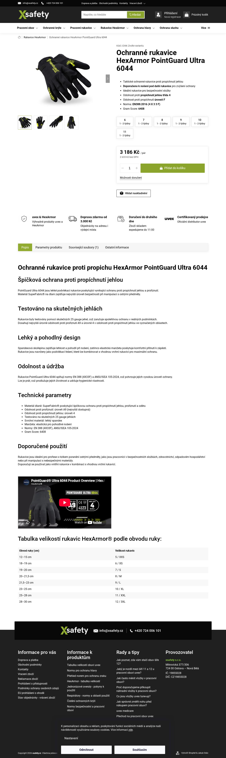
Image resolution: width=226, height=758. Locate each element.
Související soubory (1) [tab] (84, 247)
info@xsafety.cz (111, 631)
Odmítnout (86, 749)
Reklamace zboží (28, 678)
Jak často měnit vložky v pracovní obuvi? (136, 680)
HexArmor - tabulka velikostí (83, 681)
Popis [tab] (25, 247)
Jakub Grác (203, 753)
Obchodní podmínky (108, 3)
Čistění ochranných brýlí (81, 701)
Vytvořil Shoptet (188, 753)
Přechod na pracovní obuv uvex (134, 716)
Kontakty (123, 3)
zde (130, 729)
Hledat (136, 14)
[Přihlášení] (158, 14)
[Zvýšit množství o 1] (136, 168)
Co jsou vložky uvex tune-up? (133, 696)
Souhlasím (139, 749)
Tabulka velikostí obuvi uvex (83, 665)
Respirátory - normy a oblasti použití (88, 695)
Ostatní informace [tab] (117, 247)
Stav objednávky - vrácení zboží (36, 697)
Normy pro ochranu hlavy (82, 670)
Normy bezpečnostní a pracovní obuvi (85, 708)
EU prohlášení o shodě (31, 693)
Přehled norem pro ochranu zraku (86, 675)
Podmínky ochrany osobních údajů (38, 688)
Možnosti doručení (131, 177)
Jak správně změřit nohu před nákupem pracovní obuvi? (133, 703)
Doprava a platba (89, 3)
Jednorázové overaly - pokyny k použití (85, 688)
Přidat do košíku (174, 168)
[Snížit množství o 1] (122, 168)
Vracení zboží (135, 3)
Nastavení (71, 738)
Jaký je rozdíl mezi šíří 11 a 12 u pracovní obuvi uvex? (135, 670)
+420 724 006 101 (147, 631)
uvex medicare (124, 710)
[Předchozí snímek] (20, 78)
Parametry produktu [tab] (48, 247)
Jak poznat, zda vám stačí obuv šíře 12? (137, 661)
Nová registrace (172, 17)
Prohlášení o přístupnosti (32, 683)
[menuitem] (27, 28)
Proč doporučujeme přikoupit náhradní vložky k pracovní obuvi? (136, 689)
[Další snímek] (108, 78)
